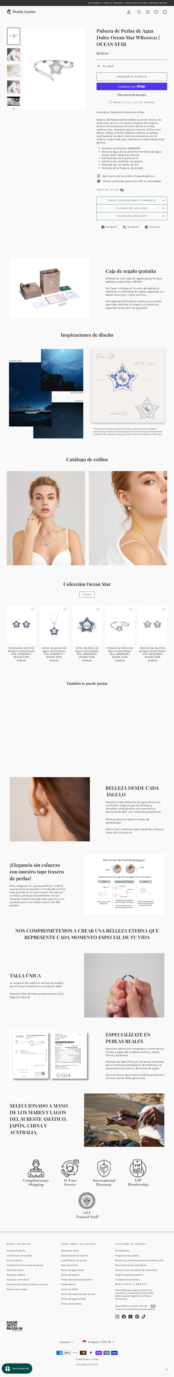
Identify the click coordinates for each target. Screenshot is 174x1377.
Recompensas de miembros (130, 1265)
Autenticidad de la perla (74, 1255)
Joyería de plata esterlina (129, 1274)
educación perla (70, 1250)
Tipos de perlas (69, 1265)
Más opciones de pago (131, 94)
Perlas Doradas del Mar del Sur (78, 1294)
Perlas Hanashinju (71, 1303)
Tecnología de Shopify (87, 1364)
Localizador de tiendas (19, 1255)
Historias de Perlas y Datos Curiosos (27, 1284)
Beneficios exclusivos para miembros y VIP (139, 1260)
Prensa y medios (16, 1274)
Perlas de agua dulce (72, 1270)
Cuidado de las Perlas (127, 1279)
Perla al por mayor (17, 1289)
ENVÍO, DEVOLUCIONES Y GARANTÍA (131, 200)
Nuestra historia (16, 1250)
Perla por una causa (18, 1279)
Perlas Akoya (68, 1284)
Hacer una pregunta (132, 216)
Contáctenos (122, 1250)
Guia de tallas (14, 1260)
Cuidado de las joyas (132, 208)
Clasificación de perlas (74, 1260)
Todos (87, 594)
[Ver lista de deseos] (156, 12)
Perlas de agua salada (73, 1298)
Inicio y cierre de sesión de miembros (136, 1270)
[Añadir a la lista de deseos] (32, 609)
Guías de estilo (15, 1270)
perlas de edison (70, 1274)
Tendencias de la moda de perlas (25, 1265)
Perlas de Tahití (69, 1289)
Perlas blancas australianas (77, 1279)
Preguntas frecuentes (127, 1255)
